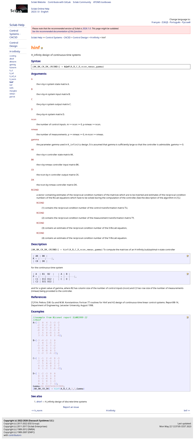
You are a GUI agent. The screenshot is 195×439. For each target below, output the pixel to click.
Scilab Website (38, 2)
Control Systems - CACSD (15, 34)
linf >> (187, 410)
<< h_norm (37, 410)
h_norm (13, 79)
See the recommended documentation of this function (57, 31)
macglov (13, 91)
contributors (15, 435)
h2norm (13, 67)
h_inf (12, 73)
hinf (11, 82)
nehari (12, 93)
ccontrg (13, 56)
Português (175, 22)
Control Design (14, 44)
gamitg (13, 64)
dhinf (12, 58)
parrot (12, 96)
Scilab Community (82, 2)
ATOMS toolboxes (102, 2)
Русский (186, 22)
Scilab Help (17, 25)
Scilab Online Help (40, 8)
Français (156, 22)
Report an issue (71, 407)
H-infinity (15, 51)
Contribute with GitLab (59, 2)
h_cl (11, 70)
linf (11, 85)
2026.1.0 (87, 28)
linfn (11, 88)
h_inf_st (13, 76)
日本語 (165, 22)
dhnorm (13, 61)
